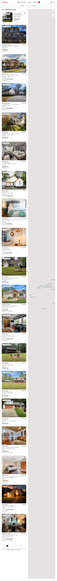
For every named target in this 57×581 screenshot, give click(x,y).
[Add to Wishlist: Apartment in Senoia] (25, 515)
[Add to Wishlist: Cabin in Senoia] (25, 345)
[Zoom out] (53, 16)
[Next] (23, 546)
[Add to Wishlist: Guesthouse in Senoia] (25, 26)
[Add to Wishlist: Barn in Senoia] (25, 229)
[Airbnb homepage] (4, 2)
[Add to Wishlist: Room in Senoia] (25, 200)
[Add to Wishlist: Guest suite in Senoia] (25, 85)
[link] (4, 546)
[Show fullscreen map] (53, 11)
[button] (17, 19)
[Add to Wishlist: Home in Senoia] (25, 55)
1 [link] (7, 545)
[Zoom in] (53, 14)
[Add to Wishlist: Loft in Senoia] (25, 315)
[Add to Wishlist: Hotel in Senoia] (25, 428)
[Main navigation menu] (54, 2)
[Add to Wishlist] (25, 13)
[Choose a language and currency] (51, 2)
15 (20, 545)
